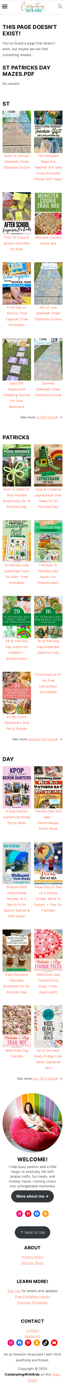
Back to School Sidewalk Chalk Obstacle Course (16, 161)
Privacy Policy (32, 1257)
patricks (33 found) (43, 739)
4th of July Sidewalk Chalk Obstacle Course (48, 313)
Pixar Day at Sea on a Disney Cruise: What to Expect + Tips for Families (48, 898)
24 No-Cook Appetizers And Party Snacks (16, 722)
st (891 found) (47, 417)
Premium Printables (32, 1302)
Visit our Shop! (32, 1263)
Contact (32, 1330)
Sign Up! (14, 1291)
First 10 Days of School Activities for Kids (16, 243)
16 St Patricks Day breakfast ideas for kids (48, 647)
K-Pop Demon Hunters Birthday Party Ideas (17, 817)
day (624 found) (45, 1078)
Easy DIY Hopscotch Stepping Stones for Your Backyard (16, 395)
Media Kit (32, 1336)
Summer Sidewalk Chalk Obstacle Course (48, 389)
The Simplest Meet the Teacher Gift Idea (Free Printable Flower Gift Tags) (48, 167)
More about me (30, 1196)
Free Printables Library (32, 1297)
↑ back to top (32, 1232)
